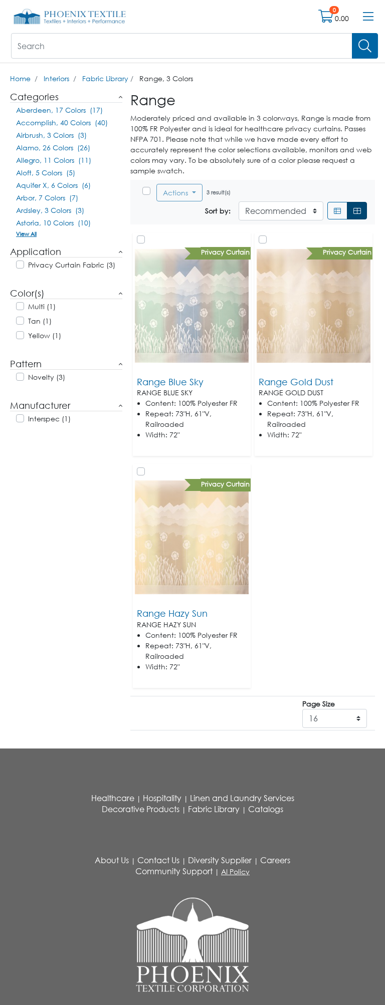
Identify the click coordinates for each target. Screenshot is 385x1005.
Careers (275, 860)
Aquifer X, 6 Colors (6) (53, 185)
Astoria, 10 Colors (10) (53, 222)
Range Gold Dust (296, 381)
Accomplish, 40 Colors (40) (62, 122)
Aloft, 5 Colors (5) (45, 172)
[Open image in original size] (70, 16)
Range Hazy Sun (172, 613)
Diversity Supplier (220, 860)
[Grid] (357, 210)
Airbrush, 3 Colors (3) (51, 135)
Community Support (174, 871)
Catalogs (265, 809)
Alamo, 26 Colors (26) (53, 147)
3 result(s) (219, 192)
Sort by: (218, 210)
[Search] (365, 46)
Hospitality (162, 798)
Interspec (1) (49, 418)
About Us (112, 860)
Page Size (318, 703)
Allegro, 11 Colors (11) (53, 160)
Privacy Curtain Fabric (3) (71, 265)
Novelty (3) (46, 377)
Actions (176, 192)
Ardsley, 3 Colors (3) (50, 210)
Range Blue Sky (170, 381)
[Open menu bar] (368, 16)
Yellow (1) (44, 335)
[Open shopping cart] (326, 18)
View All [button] (26, 233)
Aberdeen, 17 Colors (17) (59, 110)
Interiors (56, 78)
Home (20, 78)
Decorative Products (140, 809)
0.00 (342, 18)
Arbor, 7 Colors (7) (47, 197)
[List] (337, 210)
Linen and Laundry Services (242, 798)
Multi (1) (42, 306)
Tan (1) (40, 321)
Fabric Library (105, 78)
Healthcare (112, 798)
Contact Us (158, 860)
